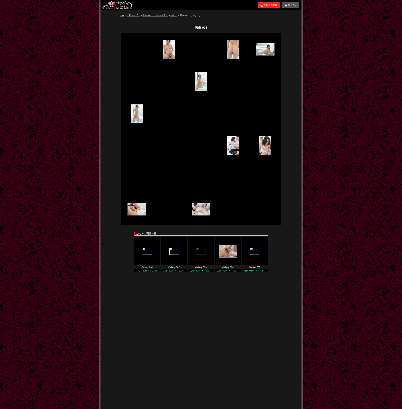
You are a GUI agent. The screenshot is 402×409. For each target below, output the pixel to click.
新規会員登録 (270, 5)
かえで (173, 15)
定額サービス (133, 15)
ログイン (292, 5)
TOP (122, 15)
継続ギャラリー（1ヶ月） (155, 15)
